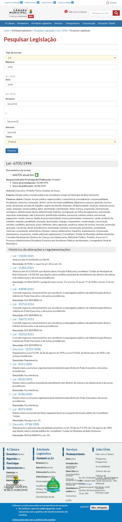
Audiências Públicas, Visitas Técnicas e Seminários (46, 488)
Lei (58, 30)
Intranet (100, 488)
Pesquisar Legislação (44, 30)
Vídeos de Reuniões (46, 472)
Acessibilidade (103, 466)
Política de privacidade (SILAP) (105, 477)
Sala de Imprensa (44, 467)
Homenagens (42, 481)
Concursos (71, 495)
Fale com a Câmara (78, 11)
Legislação (41, 458)
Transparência (72, 23)
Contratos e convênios (72, 490)
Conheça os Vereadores (12, 474)
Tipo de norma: (14, 52)
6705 (64, 30)
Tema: (9, 136)
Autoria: (10, 127)
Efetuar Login (102, 492)
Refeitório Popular (75, 454)
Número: (10, 62)
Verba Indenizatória (75, 483)
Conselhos (11, 484)
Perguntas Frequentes (101, 460)
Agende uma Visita (15, 468)
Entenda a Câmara (15, 454)
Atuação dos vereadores (72, 465)
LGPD (68, 500)
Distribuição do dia (45, 496)
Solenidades (42, 476)
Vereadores (23, 23)
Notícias (40, 462)
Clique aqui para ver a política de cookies (33, 519)
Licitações (71, 458)
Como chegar (12, 463)
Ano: (8, 79)
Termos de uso (103, 471)
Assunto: (10, 98)
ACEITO (84, 506)
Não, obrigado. (100, 507)
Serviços (58, 23)
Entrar (113, 2)
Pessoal (70, 478)
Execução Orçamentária (72, 473)
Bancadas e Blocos (15, 480)
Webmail (100, 483)
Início (6, 30)
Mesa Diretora (13, 458)
